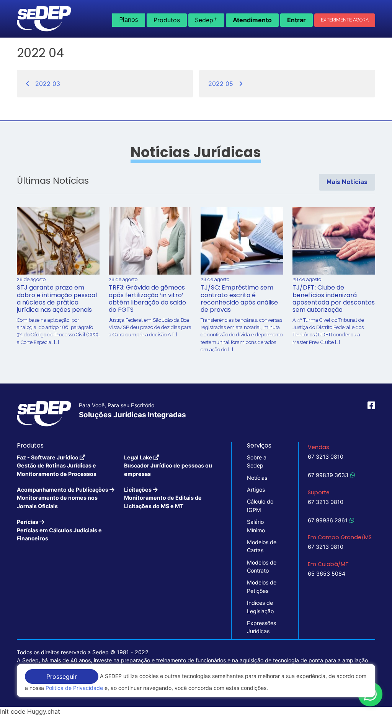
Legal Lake (168, 465)
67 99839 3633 (328, 475)
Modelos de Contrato (261, 566)
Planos (128, 19)
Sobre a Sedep (256, 461)
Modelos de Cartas (261, 546)
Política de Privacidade (74, 688)
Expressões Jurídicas (261, 627)
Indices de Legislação (260, 606)
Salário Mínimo (256, 525)
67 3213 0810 (325, 456)
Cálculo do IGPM (260, 505)
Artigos (256, 489)
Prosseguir (61, 676)
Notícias (257, 477)
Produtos (167, 20)
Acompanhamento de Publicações (63, 497)
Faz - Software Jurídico (56, 465)
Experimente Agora (345, 20)
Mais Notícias (347, 182)
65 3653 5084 (326, 573)
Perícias (59, 530)
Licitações (163, 497)
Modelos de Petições (261, 586)
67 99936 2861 (328, 520)
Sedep (206, 19)
